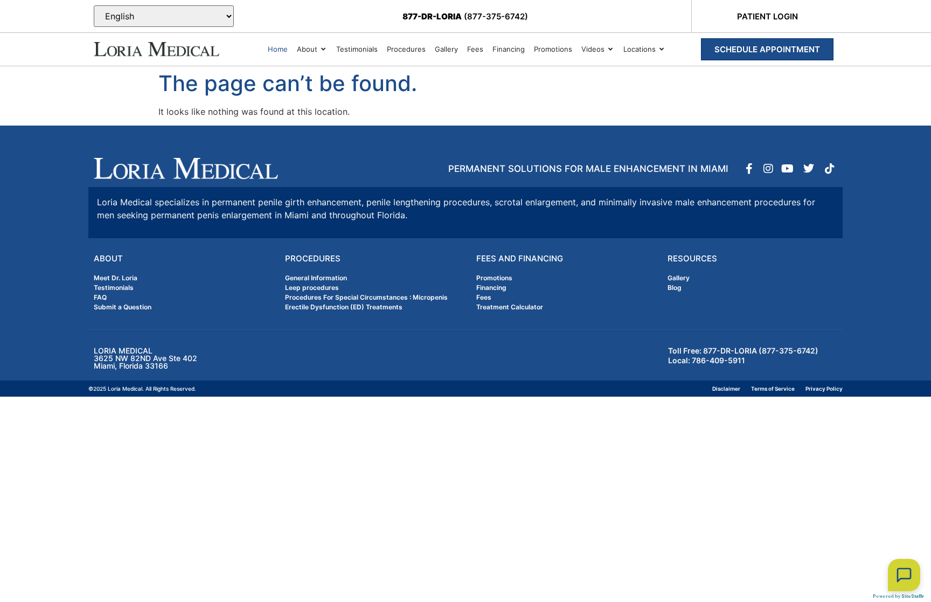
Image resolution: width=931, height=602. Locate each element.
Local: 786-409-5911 (706, 360)
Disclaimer (726, 388)
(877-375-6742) (465, 16)
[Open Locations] (661, 49)
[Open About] (323, 49)
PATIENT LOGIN (767, 16)
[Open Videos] (610, 49)
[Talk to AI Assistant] (904, 575)
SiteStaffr (912, 596)
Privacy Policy (824, 388)
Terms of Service (773, 388)
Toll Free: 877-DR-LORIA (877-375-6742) (743, 350)
